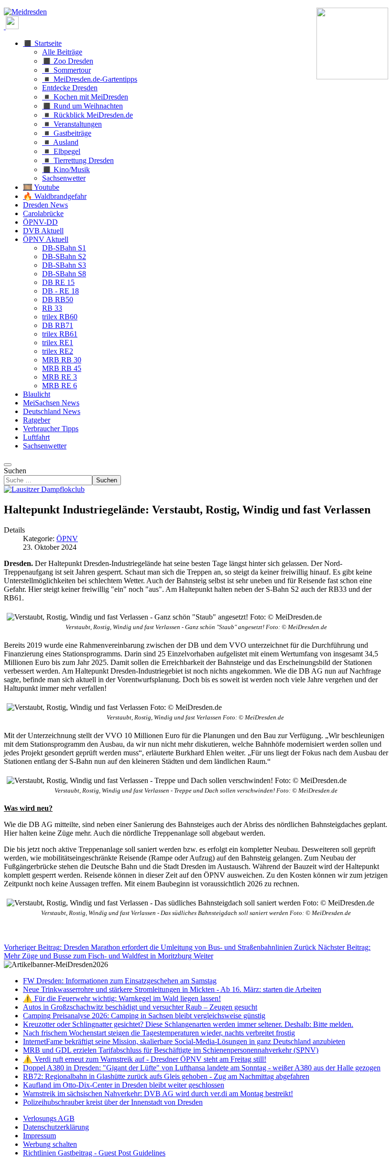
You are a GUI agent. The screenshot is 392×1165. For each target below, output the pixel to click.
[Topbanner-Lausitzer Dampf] (44, 489)
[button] (42, 43)
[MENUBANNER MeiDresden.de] (25, 12)
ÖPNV (67, 538)
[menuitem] (49, 1118)
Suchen (15, 471)
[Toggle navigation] (7, 464)
